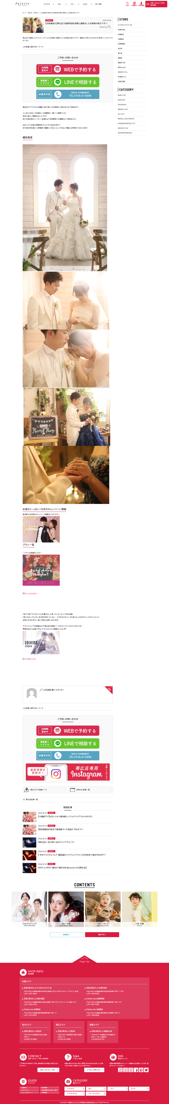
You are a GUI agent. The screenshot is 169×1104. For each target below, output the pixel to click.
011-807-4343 (93, 1004)
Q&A (127, 5)
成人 (59, 4)
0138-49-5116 (98, 1039)
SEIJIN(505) (122, 104)
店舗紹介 (134, 5)
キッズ (133, 1089)
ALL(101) (121, 114)
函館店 (120, 58)
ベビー (72, 4)
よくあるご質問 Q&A (94, 1070)
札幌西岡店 (121, 43)
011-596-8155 (93, 993)
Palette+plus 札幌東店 (94, 1009)
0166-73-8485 (31, 1039)
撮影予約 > (102, 934)
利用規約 (44, 1092)
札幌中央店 (121, 29)
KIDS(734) (121, 100)
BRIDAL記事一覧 (83, 790)
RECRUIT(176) (123, 128)
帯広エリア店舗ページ (38, 790)
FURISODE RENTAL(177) (126, 123)
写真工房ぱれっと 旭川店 (32, 1031)
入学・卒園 (98, 4)
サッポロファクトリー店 (125, 25)
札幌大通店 (121, 81)
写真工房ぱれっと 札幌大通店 (34, 998)
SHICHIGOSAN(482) (125, 133)
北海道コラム (122, 76)
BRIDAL (36, 12)
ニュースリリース (26, 1092)
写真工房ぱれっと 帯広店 (66, 1031)
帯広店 (30, 12)
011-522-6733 (31, 1004)
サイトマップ (25, 1090)
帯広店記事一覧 (32, 799)
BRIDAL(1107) (123, 109)
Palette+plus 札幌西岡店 (95, 998)
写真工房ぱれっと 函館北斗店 (101, 1031)
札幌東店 (121, 39)
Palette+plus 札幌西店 (32, 1009)
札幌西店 (121, 34)
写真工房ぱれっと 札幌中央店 (96, 988)
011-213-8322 (31, 1015)
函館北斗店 (121, 62)
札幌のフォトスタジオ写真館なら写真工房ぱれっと (82, 1102)
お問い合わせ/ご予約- (48, 1070)
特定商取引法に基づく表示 (49, 1090)
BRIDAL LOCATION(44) (126, 118)
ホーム (24, 12)
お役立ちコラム (122, 72)
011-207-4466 (31, 993)
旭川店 (120, 48)
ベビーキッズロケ (94, 1093)
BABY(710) (122, 95)
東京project (122, 67)
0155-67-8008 (65, 1039)
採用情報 (141, 5)
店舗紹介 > (67, 934)
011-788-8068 (93, 1015)
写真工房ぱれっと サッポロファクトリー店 (38, 988)
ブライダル (46, 4)
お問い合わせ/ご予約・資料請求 (157, 4)
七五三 (85, 4)
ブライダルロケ (72, 1093)
